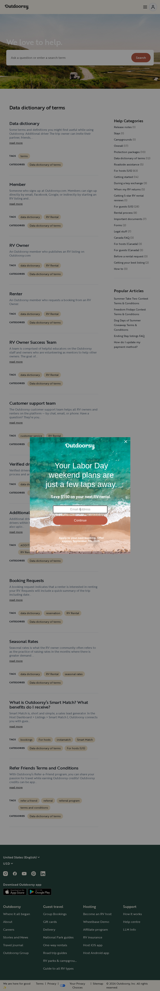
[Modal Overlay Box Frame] (80, 495)
